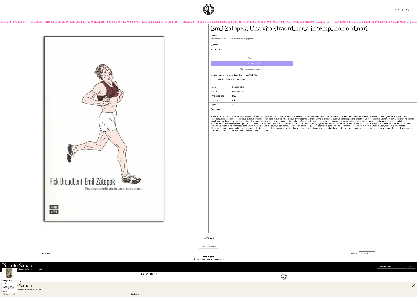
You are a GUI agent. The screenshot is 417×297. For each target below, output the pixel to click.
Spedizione (224, 39)
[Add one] (219, 49)
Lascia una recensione (208, 246)
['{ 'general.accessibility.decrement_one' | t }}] (211, 49)
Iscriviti (410, 267)
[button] (407, 9)
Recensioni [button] (46, 253)
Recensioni (208, 238)
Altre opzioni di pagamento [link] (251, 69)
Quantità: (214, 45)
